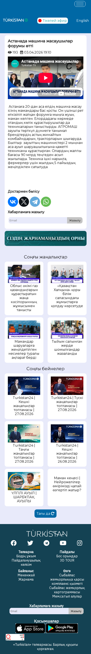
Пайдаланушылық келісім (26, 562)
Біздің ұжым (26, 556)
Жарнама (26, 579)
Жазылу (74, 220)
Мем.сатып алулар (67, 596)
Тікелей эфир (55, 21)
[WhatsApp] (46, 202)
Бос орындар (67, 556)
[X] (24, 202)
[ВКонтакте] (13, 202)
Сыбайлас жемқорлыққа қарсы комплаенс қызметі (67, 579)
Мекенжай (26, 575)
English (82, 21)
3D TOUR (67, 560)
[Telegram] (35, 202)
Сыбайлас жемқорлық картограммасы (67, 590)
